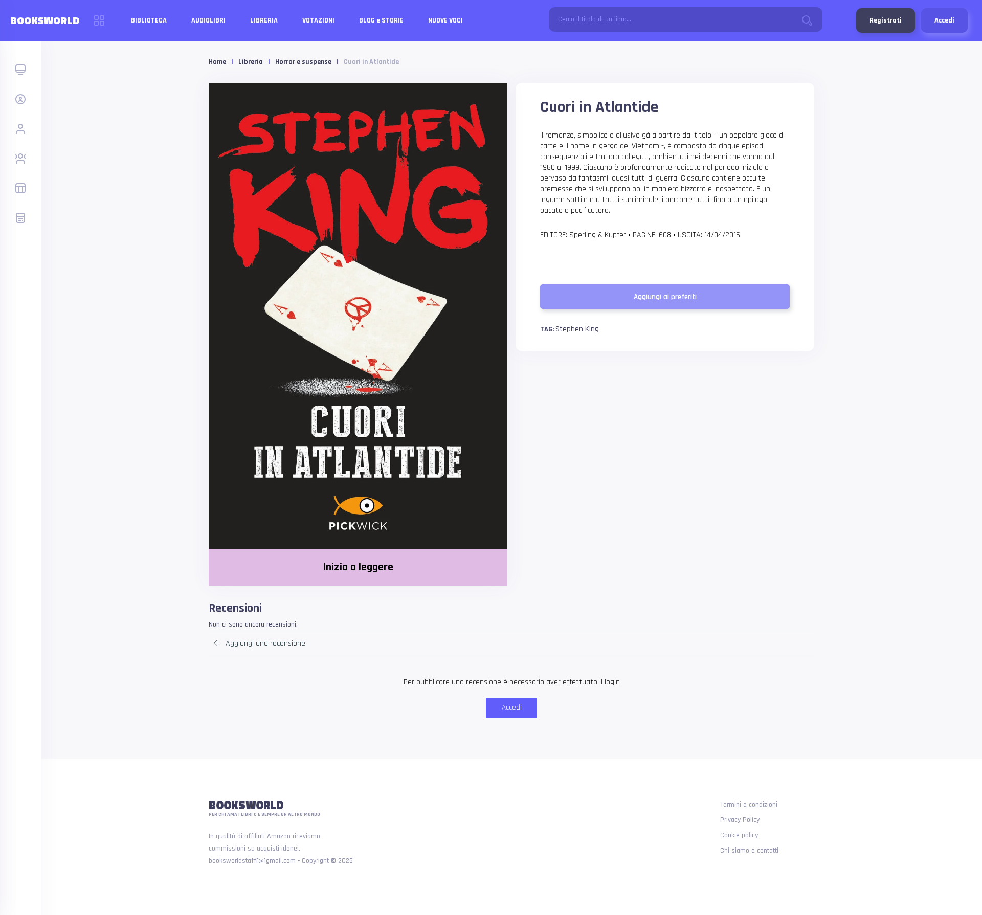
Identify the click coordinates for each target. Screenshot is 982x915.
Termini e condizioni (748, 804)
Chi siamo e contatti (749, 850)
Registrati (885, 20)
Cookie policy (739, 835)
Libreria (250, 61)
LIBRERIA (264, 20)
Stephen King (577, 329)
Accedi (944, 20)
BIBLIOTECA (149, 20)
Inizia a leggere (358, 567)
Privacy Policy (740, 819)
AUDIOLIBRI (208, 20)
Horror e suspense (303, 61)
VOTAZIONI (318, 20)
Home (217, 61)
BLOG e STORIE (381, 20)
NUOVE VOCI (445, 20)
